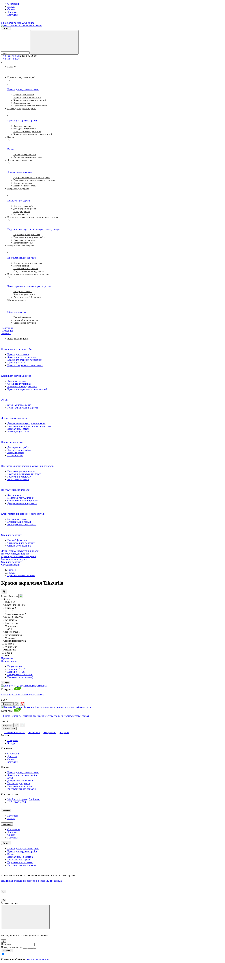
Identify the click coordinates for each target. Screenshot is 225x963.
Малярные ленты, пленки (20, 498)
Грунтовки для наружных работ (24, 474)
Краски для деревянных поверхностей (27, 389)
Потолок (10, 608)
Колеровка (12, 740)
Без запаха (11, 620)
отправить (7, 951)
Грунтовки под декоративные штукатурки (29, 426)
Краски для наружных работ (22, 775)
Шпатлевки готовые (18, 479)
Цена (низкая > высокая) (20, 674)
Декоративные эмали (18, 429)
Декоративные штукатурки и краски (26, 423)
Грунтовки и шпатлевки (20, 786)
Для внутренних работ (19, 450)
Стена (9, 611)
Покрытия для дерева (18, 783)
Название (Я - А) (16, 671)
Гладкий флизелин (17, 540)
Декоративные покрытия (20, 780)
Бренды (11, 6)
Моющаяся (11, 626)
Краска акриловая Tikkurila (21, 575)
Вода (8, 652)
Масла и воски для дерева (14, 559)
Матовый (11, 638)
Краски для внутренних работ (23, 772)
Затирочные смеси (17, 519)
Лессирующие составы (19, 431)
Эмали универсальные (19, 405)
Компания (6, 824)
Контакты (12, 14)
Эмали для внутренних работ (22, 407)
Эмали (10, 778)
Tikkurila (10, 602)
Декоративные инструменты (22, 503)
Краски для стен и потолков (22, 357)
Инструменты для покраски (15, 553)
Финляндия (12, 647)
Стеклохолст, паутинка (19, 545)
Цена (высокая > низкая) (20, 677)
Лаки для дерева (15, 452)
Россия (9, 644)
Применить (7, 658)
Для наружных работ (18, 447)
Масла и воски (15, 455)
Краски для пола (16, 362)
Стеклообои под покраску (21, 543)
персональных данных (37, 959)
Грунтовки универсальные (21, 471)
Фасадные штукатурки (19, 383)
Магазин (6, 810)
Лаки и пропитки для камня (22, 386)
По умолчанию (15, 666)
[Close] (25, 917)
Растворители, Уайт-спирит (21, 524)
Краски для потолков (18, 354)
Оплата (11, 9)
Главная (11, 570)
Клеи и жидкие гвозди (19, 521)
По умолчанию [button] (9, 661)
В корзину (7, 704)
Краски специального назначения (25, 365)
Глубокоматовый (14, 635)
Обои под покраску (11, 562)
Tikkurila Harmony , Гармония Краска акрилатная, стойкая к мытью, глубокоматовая (45, 716)
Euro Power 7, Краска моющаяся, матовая (22, 694)
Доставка (12, 12)
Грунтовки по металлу (19, 476)
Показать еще (8, 728)
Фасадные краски (16, 381)
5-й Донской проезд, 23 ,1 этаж (23, 799)
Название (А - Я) (16, 669)
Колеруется (12, 623)
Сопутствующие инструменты (23, 500)
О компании (13, 3)
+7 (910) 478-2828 (10, 56)
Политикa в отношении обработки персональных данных (31, 880)
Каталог (6, 843)
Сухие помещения (15, 614)
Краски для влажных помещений (24, 360)
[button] (6, 333)
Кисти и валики (15, 495)
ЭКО (8, 629)
